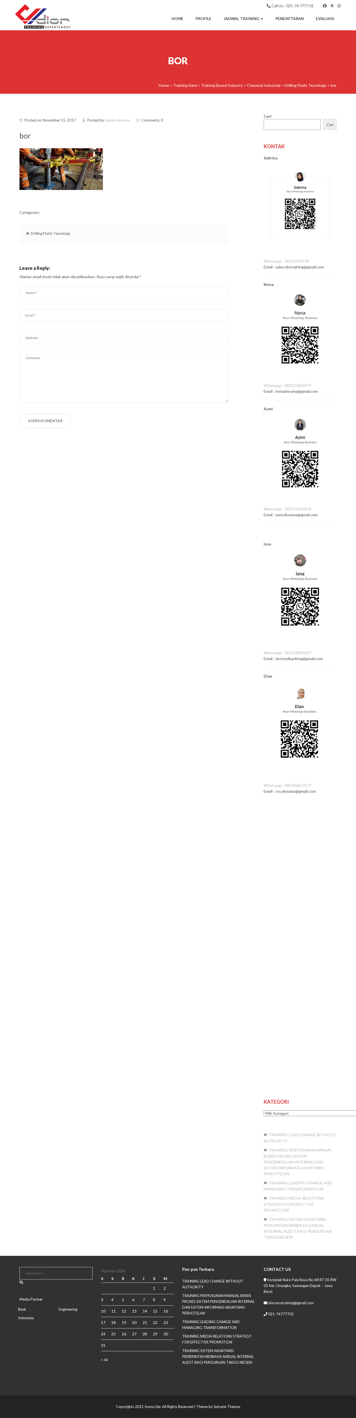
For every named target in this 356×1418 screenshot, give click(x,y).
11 (113, 1311)
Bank (22, 1309)
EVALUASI (325, 18)
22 (155, 1322)
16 (166, 1311)
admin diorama (118, 120)
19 (124, 1322)
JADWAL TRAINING (242, 18)
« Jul (104, 1359)
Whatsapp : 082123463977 (287, 385)
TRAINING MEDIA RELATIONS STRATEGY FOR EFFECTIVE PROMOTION (294, 1204)
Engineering (68, 1309)
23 (166, 1322)
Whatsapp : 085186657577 (287, 785)
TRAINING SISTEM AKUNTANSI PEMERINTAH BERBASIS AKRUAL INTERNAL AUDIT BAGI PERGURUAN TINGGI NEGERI (218, 1356)
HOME (177, 18)
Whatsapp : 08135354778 (286, 261)
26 (124, 1333)
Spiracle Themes (227, 1406)
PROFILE (203, 18)
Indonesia (26, 1318)
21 (145, 1322)
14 (145, 1311)
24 (103, 1333)
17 (103, 1322)
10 (103, 1311)
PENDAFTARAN (289, 18)
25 (113, 1333)
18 (113, 1322)
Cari (267, 116)
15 (155, 1311)
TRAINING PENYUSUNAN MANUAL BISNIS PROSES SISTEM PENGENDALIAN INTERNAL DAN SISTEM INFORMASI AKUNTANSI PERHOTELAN (298, 1162)
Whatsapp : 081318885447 (287, 652)
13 (134, 1311)
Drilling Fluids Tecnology (50, 233)
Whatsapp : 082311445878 (287, 509)
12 (124, 1311)
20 (134, 1322)
